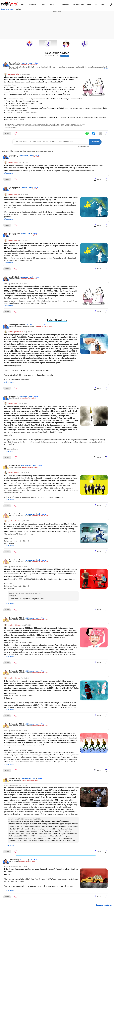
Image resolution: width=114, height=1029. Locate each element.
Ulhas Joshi (13, 155)
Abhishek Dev (14, 233)
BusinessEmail (78, 5)
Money (64, 5)
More (103, 5)
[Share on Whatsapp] (87, 133)
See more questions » (104, 905)
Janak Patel (13, 860)
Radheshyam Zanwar (16, 514)
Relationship (66, 48)
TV (96, 5)
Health (29, 48)
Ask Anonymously (83, 146)
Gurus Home (5, 9)
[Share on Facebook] (93, 133)
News (52, 5)
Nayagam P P (14, 465)
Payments (32, 5)
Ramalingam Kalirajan (17, 325)
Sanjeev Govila (14, 63)
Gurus (89, 5)
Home (22, 5)
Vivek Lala (12, 396)
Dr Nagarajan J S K (16, 618)
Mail (44, 5)
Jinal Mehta (13, 277)
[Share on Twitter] (100, 133)
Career (84, 48)
